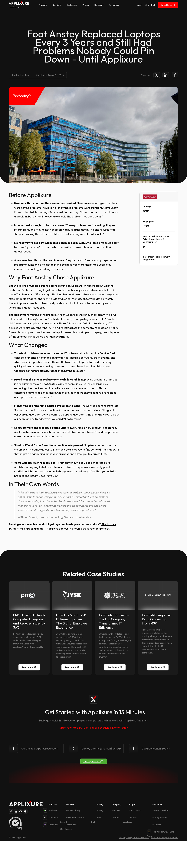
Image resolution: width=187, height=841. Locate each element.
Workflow (53, 817)
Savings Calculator (161, 810)
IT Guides (156, 824)
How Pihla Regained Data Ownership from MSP (156, 619)
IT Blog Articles (159, 817)
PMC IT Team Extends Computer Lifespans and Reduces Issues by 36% (29, 621)
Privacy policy (125, 837)
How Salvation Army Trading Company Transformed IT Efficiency (114, 621)
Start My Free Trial (92, 761)
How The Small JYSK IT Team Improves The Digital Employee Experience (71, 621)
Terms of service (141, 837)
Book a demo (135, 810)
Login (139, 5)
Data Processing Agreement (164, 837)
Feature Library (73, 810)
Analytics (52, 810)
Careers (116, 817)
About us (116, 810)
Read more (27, 667)
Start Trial (150, 5)
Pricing (100, 810)
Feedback (53, 824)
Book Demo (166, 5)
